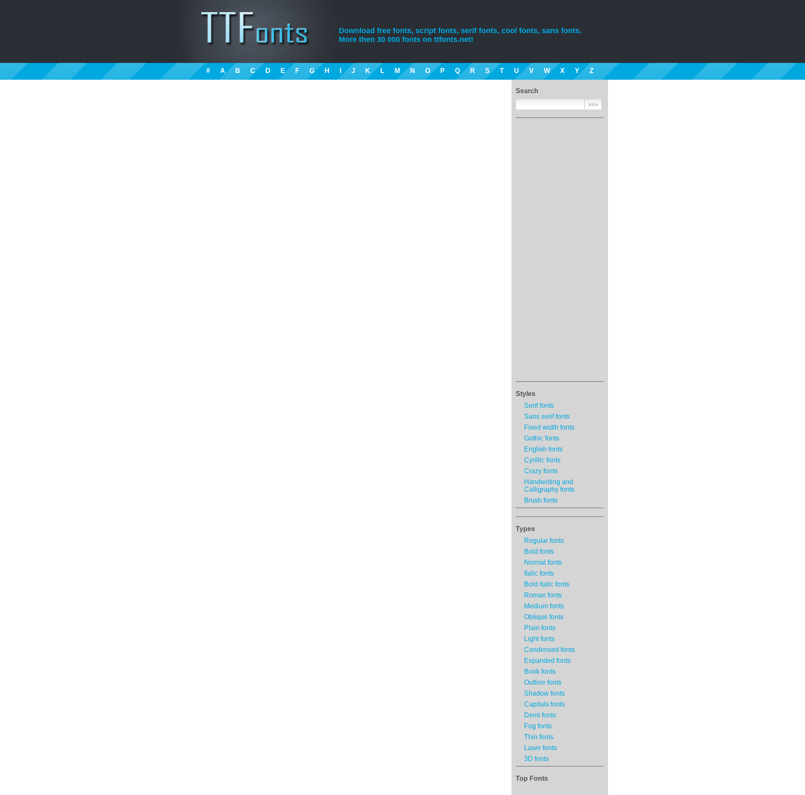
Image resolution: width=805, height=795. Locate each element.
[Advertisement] (560, 252)
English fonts (543, 449)
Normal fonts (543, 562)
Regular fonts (544, 540)
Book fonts (540, 671)
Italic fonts (539, 573)
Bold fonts (539, 551)
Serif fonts (539, 405)
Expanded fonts (547, 660)
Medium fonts (544, 606)
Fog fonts (538, 726)
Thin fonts (538, 736)
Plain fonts (540, 627)
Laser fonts (540, 747)
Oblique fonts (544, 616)
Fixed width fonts (549, 427)
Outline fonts (542, 682)
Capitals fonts (544, 704)
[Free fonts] (262, 40)
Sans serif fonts (547, 416)
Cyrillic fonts (542, 460)
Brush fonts (541, 500)
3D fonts (536, 758)
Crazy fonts (541, 470)
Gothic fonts (541, 438)
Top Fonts (532, 778)
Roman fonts (543, 595)
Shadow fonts (544, 693)
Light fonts (539, 638)
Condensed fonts (549, 649)
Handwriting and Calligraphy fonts (549, 485)
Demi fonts (540, 715)
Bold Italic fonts (546, 584)
